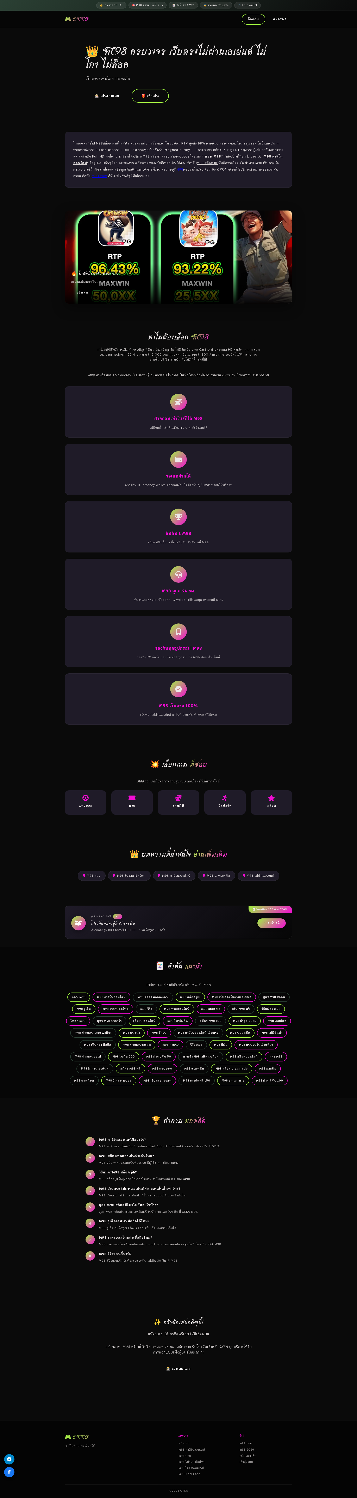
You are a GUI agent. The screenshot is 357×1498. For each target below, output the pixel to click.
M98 (179, 169)
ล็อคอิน (253, 19)
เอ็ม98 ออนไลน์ (144, 1021)
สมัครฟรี (279, 19)
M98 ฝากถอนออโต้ (88, 1056)
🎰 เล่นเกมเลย (107, 96)
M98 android (210, 1009)
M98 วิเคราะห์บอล (119, 1080)
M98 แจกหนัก (194, 1068)
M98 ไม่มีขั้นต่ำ (272, 1033)
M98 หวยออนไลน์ (177, 1009)
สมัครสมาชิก (247, 1456)
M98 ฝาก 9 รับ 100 (269, 1080)
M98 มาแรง (170, 1045)
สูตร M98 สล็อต (274, 997)
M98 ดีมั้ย (220, 1045)
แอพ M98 (79, 997)
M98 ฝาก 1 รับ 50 (158, 1056)
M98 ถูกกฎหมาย (233, 1080)
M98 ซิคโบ (159, 1033)
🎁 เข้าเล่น (150, 96)
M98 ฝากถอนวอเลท (137, 1045)
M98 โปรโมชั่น (177, 1021)
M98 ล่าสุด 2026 (244, 1021)
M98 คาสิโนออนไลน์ (176, 875)
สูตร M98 (275, 1056)
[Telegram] (9, 1459)
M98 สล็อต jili (190, 997)
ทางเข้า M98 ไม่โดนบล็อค (201, 1056)
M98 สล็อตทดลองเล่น (153, 997)
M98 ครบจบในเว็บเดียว (256, 1045)
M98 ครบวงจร (162, 1068)
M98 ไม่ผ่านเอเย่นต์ (260, 875)
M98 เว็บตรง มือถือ (97, 1045)
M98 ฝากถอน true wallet (93, 1033)
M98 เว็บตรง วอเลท (157, 1080)
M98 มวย (93, 875)
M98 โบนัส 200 (124, 1056)
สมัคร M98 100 (210, 1021)
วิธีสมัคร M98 (271, 1009)
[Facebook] (9, 1472)
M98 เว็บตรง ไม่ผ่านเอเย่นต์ (231, 997)
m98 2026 (246, 1449)
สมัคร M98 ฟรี (130, 1068)
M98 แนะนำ (131, 1033)
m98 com (99, 176)
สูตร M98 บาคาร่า (109, 1021)
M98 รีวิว (146, 1009)
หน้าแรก (183, 1443)
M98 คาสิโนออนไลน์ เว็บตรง (198, 1033)
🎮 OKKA (77, 19)
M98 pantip (267, 1068)
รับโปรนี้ (274, 923)
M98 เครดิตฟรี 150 (196, 1080)
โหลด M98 (78, 1021)
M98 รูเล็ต (84, 1009)
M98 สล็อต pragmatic (231, 1068)
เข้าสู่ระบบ (246, 1462)
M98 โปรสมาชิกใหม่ (131, 875)
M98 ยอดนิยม (84, 1080)
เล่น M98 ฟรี (241, 1009)
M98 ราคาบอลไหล (115, 1009)
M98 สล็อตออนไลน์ (244, 1056)
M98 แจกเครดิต (218, 875)
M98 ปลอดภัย (240, 1033)
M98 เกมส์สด (277, 1021)
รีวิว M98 (196, 1045)
